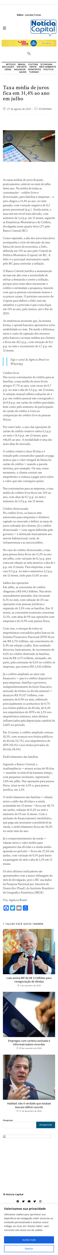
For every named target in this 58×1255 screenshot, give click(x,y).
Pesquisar (8, 1120)
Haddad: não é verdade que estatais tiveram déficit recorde (29, 1105)
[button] (14, 28)
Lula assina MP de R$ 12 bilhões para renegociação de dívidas (29, 979)
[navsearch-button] (29, 54)
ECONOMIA (45, 109)
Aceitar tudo (29, 1239)
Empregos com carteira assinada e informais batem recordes (29, 1042)
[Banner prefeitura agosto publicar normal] (29, 42)
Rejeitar (29, 1248)
